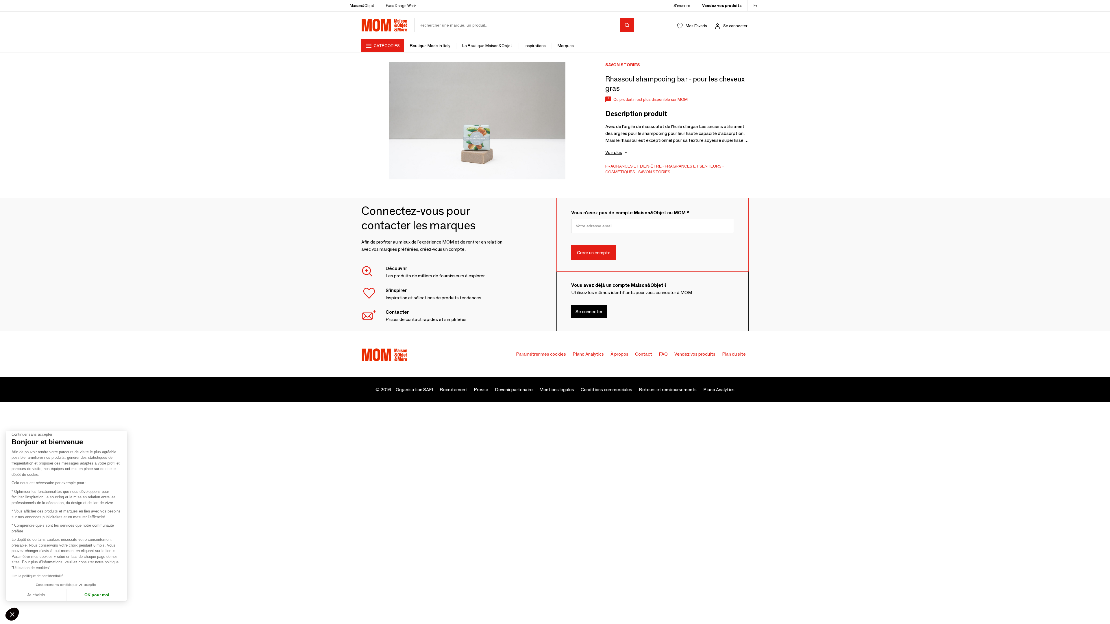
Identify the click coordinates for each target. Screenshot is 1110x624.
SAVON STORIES (654, 171)
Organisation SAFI (414, 389)
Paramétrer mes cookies (541, 354)
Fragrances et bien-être (633, 166)
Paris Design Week (401, 5)
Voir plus (613, 152)
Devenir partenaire (514, 389)
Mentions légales (556, 389)
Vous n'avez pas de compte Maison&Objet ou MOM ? (630, 213)
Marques (566, 45)
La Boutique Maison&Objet (487, 45)
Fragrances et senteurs (693, 166)
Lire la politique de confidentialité (38, 576)
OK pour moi (96, 595)
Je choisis (36, 595)
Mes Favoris (696, 25)
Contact (643, 354)
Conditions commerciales (606, 389)
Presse (481, 389)
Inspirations (535, 45)
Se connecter (735, 25)
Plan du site (734, 354)
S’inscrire (682, 5)
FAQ (663, 354)
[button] (12, 614)
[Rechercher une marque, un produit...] (627, 25)
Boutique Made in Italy (430, 45)
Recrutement (453, 389)
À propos (619, 354)
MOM (384, 25)
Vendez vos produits (722, 5)
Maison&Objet (362, 5)
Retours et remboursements (668, 389)
